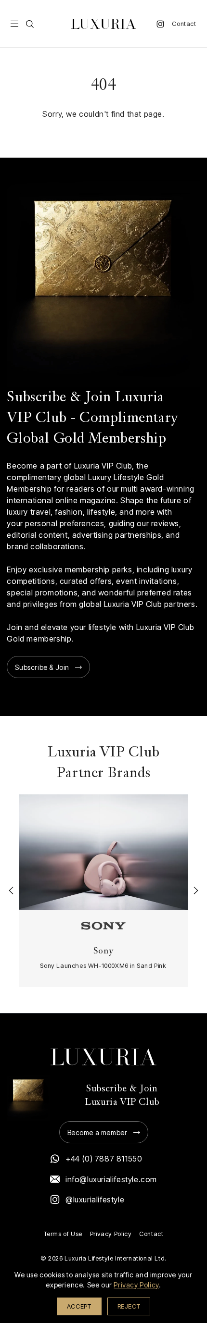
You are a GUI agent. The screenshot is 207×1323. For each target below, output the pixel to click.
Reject (129, 1306)
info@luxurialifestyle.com (111, 1179)
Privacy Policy (110, 1233)
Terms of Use (63, 1233)
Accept (79, 1306)
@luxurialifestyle (94, 1199)
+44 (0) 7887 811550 (103, 1158)
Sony (103, 951)
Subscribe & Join (42, 667)
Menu (14, 24)
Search (30, 24)
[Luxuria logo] (103, 24)
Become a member (97, 1132)
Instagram (160, 24)
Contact (184, 23)
